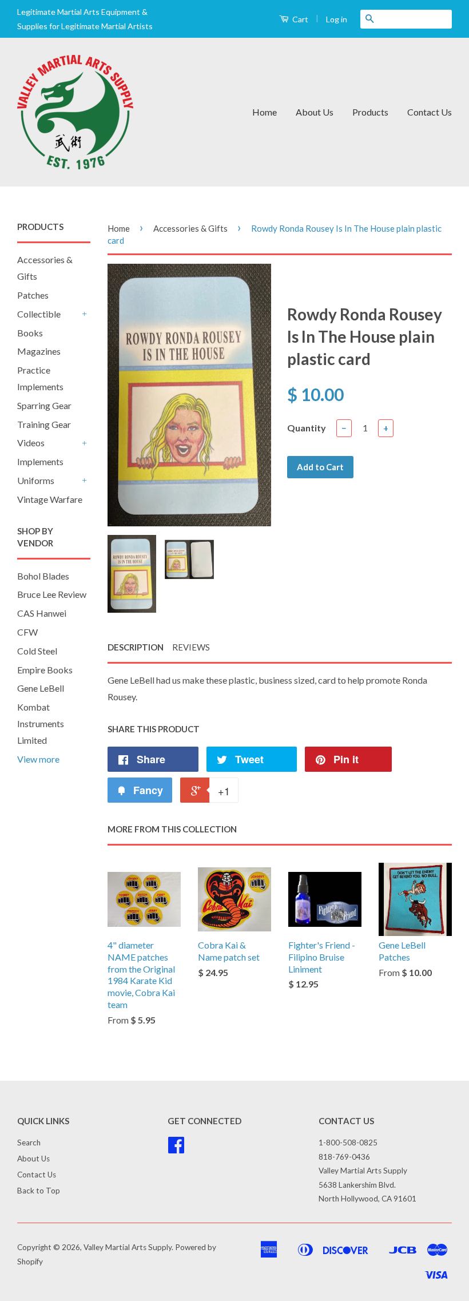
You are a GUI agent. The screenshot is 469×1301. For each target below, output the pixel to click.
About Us (314, 111)
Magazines (39, 351)
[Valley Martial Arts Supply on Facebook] (176, 1148)
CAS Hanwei (41, 613)
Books (30, 332)
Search (29, 1142)
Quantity (306, 427)
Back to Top (38, 1190)
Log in (336, 19)
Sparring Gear (44, 405)
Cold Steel (37, 650)
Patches (33, 294)
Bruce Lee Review (51, 594)
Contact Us (429, 111)
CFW (27, 631)
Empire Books (45, 669)
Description (136, 647)
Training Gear (44, 424)
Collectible (39, 313)
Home (264, 111)
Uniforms (35, 480)
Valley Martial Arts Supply (128, 1247)
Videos (31, 442)
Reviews (191, 647)
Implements (40, 461)
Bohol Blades (43, 575)
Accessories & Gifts (190, 228)
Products (370, 111)
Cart (299, 19)
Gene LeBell (40, 688)
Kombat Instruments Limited (40, 723)
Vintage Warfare (49, 499)
